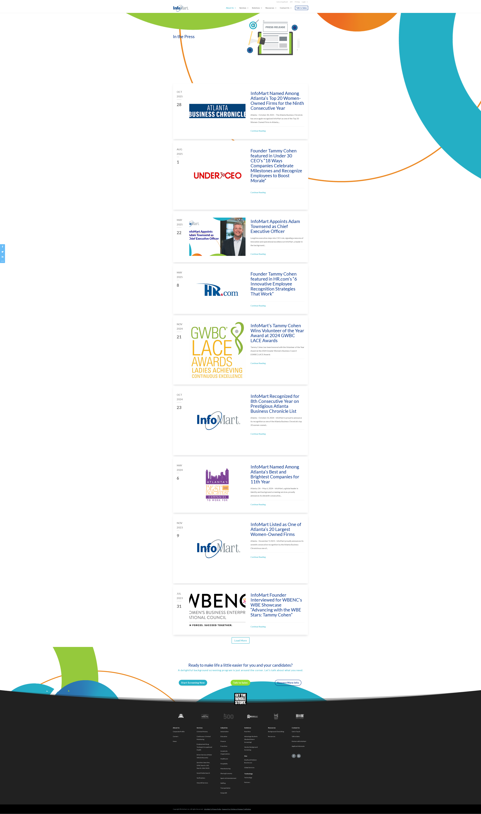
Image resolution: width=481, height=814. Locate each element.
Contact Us (284, 8)
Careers (175, 736)
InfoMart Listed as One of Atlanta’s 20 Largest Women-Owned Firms (276, 529)
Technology (248, 778)
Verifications (201, 778)
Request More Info (288, 682)
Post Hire (247, 731)
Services (242, 8)
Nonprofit (223, 793)
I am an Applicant (282, 2)
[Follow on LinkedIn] (299, 756)
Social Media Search (203, 773)
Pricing (297, 2)
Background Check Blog (276, 731)
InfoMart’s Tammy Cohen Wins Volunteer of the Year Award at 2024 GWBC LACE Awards (277, 333)
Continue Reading (258, 131)
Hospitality (224, 764)
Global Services (249, 767)
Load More (240, 640)
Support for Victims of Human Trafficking (236, 809)
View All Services (202, 783)
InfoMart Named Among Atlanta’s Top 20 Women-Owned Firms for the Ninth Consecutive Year (277, 100)
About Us (230, 8)
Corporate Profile (179, 731)
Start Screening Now (193, 682)
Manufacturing (225, 768)
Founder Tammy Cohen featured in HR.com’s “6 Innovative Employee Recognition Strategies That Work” (274, 283)
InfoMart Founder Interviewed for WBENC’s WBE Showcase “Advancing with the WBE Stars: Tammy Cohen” (276, 604)
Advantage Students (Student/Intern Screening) (251, 739)
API (291, 2)
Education (223, 736)
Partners (247, 782)
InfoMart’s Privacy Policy (212, 809)
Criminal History (202, 731)
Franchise (223, 746)
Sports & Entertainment (228, 778)
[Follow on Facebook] (294, 756)
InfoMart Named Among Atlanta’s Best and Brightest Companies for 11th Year (275, 474)
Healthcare (224, 759)
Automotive (224, 731)
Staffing (222, 783)
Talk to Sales (301, 8)
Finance (223, 741)
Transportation (225, 788)
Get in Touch (296, 731)
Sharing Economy (226, 773)
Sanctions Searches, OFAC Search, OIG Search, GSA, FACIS (203, 765)
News (175, 741)
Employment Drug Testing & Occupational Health (204, 747)
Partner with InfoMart (299, 741)
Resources (270, 8)
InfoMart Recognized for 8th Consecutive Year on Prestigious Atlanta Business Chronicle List (275, 403)
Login (304, 2)
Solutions (256, 8)
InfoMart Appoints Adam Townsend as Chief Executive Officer (275, 226)
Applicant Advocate (298, 746)
